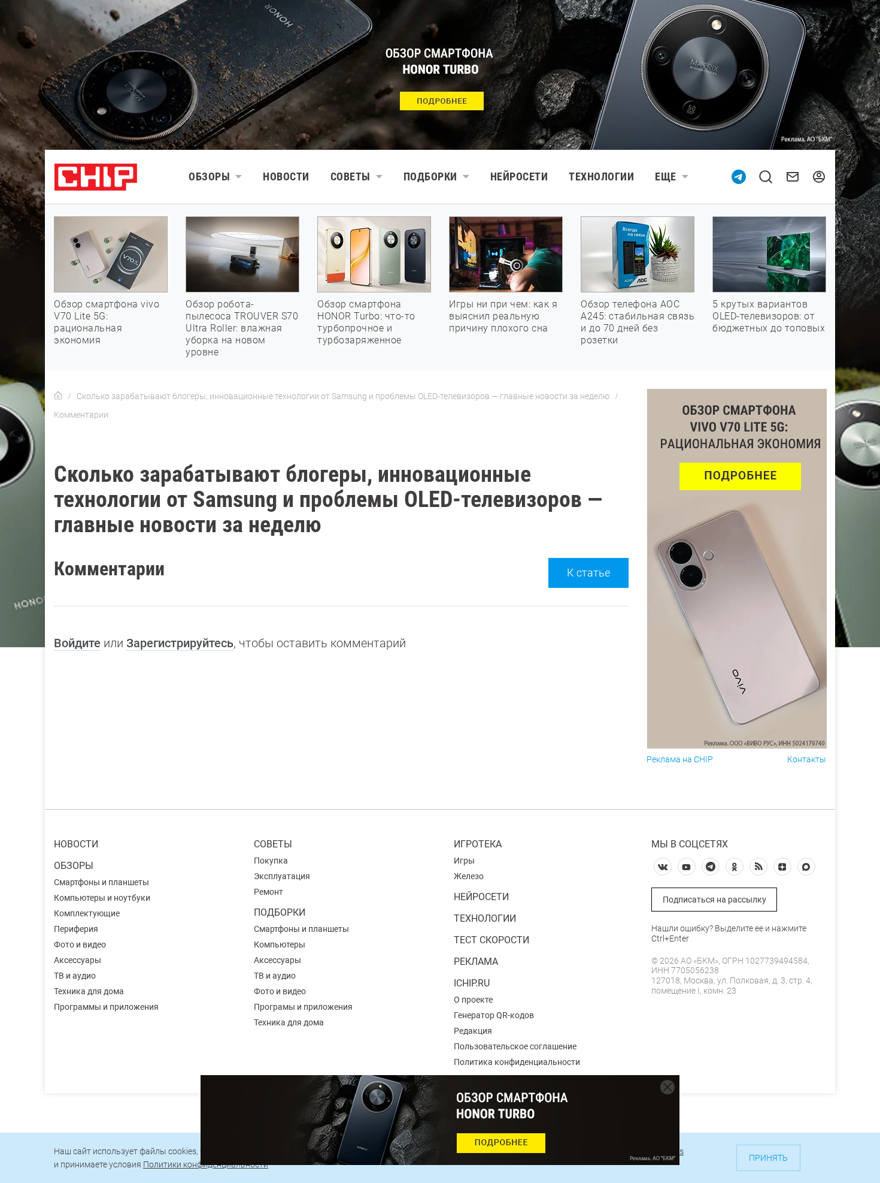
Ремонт (268, 892)
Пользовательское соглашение (515, 1046)
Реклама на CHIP (680, 759)
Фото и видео (80, 944)
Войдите (77, 643)
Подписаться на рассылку (714, 899)
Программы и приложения (106, 1007)
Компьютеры (279, 944)
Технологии (601, 176)
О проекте (473, 999)
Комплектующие (87, 913)
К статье (588, 572)
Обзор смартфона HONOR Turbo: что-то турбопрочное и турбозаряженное (366, 322)
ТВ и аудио (75, 975)
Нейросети (519, 176)
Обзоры (209, 176)
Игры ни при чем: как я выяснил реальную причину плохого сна (503, 316)
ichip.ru (472, 983)
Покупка (271, 860)
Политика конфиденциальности (517, 1062)
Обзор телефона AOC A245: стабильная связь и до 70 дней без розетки (637, 322)
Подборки (430, 176)
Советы (350, 176)
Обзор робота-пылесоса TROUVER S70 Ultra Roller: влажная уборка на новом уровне (242, 328)
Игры (464, 860)
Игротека (478, 844)
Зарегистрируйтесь (179, 643)
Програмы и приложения (303, 1007)
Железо (469, 876)
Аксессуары (77, 960)
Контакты (806, 759)
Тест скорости (491, 940)
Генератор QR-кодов (494, 1015)
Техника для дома (89, 991)
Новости (286, 176)
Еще (665, 176)
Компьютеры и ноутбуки (102, 898)
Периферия (76, 929)
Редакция (473, 1031)
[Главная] (58, 396)
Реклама (476, 961)
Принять (768, 1158)
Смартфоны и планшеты (101, 882)
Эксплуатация (282, 876)
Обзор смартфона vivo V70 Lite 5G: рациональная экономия (106, 322)
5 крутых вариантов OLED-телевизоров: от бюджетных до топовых (768, 316)
